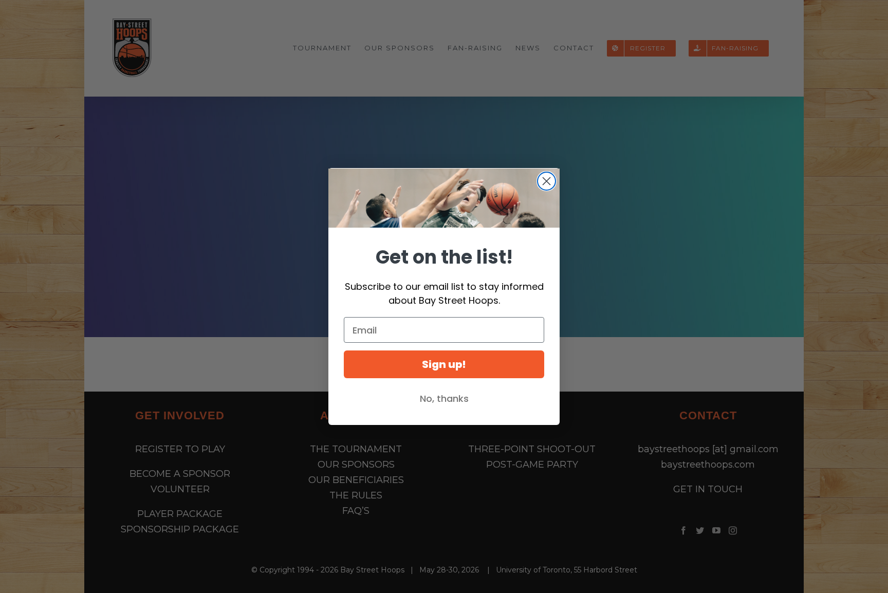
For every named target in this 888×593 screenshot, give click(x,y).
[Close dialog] (547, 181)
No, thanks (444, 398)
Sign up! (444, 364)
